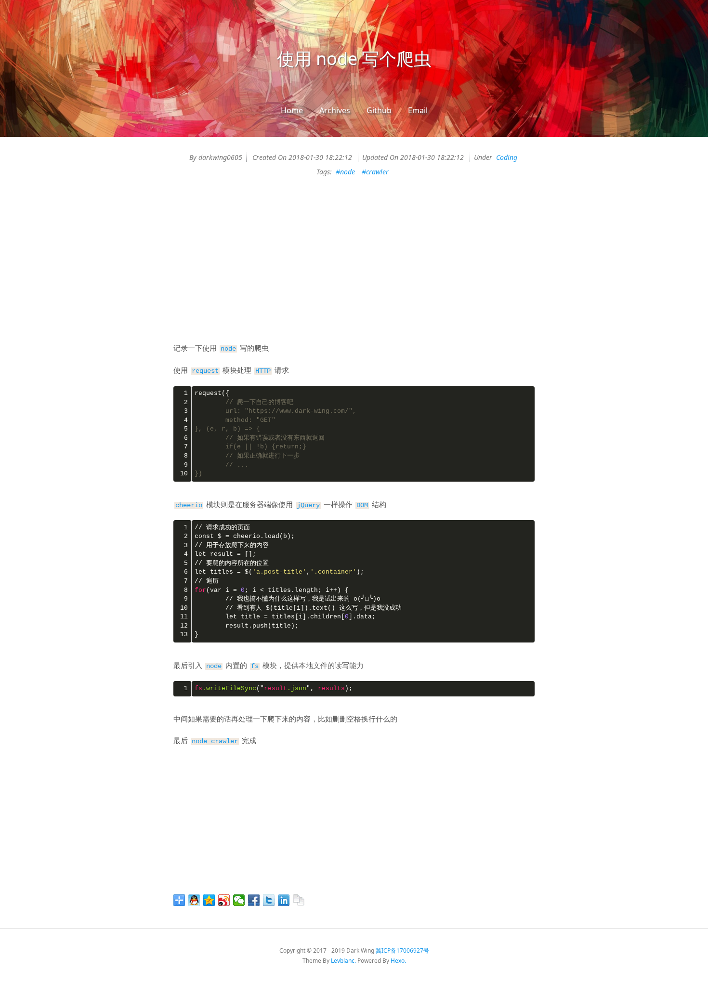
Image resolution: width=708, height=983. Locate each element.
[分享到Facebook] (254, 900)
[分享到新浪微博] (224, 900)
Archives (334, 110)
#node (345, 171)
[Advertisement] (354, 269)
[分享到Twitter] (269, 900)
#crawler (375, 171)
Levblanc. (343, 961)
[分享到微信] (239, 900)
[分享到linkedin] (284, 900)
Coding (506, 157)
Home (292, 110)
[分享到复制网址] (299, 900)
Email (418, 110)
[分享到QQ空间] (209, 900)
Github (379, 110)
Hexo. (398, 961)
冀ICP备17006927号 (402, 950)
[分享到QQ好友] (194, 900)
